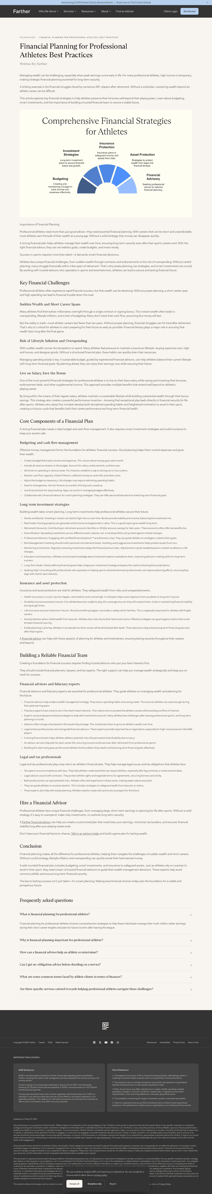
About (104, 11)
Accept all (74, 1183)
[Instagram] (117, 1042)
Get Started (189, 11)
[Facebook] (112, 1042)
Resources (87, 11)
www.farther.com (104, 1137)
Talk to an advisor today (84, 833)
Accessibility (165, 1042)
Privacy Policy (179, 1042)
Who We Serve (47, 11)
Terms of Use (193, 1042)
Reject (113, 1183)
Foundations (28, 37)
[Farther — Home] (22, 11)
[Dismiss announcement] (207, 2)
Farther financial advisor (36, 822)
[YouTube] (106, 1042)
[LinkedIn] (94, 1042)
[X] (100, 1042)
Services (69, 11)
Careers (41, 1042)
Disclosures (152, 1042)
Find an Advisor (125, 11)
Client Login (170, 11)
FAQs (50, 1042)
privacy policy (101, 1175)
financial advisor (31, 638)
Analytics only (94, 1183)
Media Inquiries (62, 1042)
